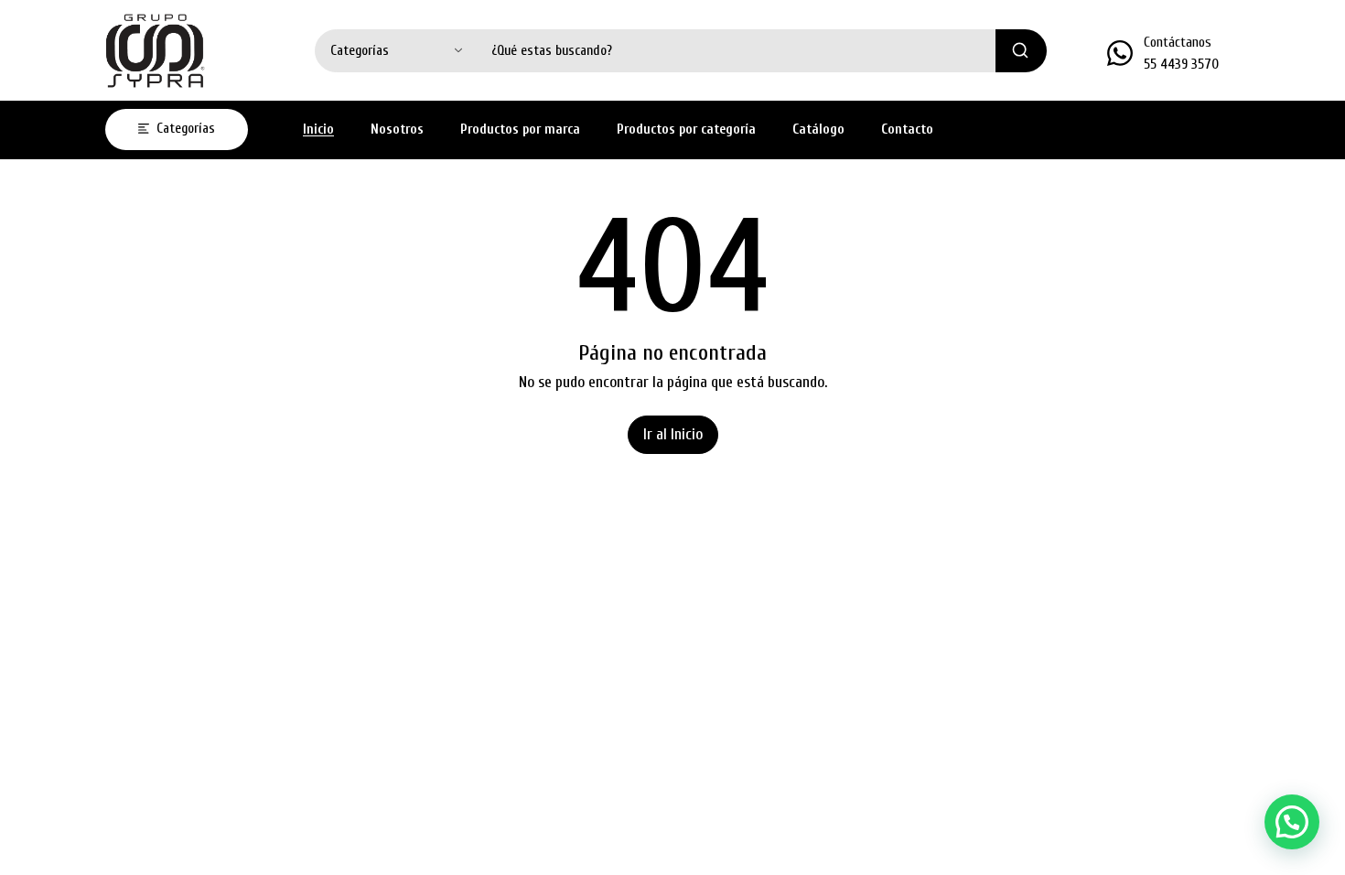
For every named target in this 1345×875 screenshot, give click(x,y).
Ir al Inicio (673, 434)
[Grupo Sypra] (155, 50)
